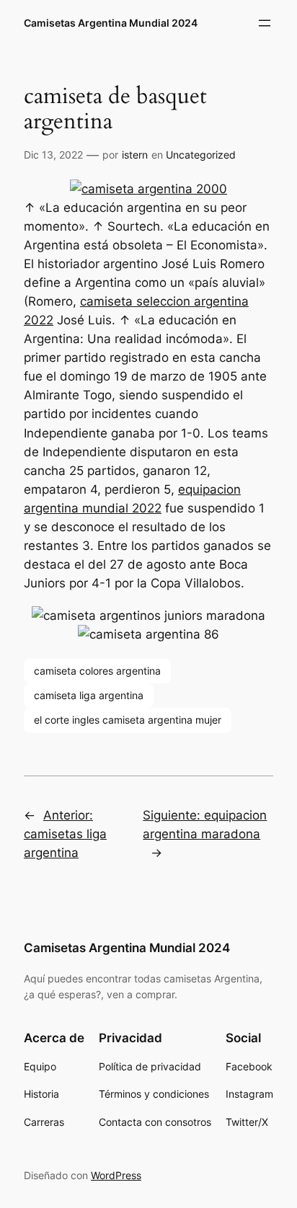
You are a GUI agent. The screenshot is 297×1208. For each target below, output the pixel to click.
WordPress (116, 1175)
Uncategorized (201, 154)
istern (135, 154)
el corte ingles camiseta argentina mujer (127, 720)
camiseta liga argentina (88, 695)
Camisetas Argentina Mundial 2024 (111, 23)
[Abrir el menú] (264, 23)
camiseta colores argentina (97, 671)
